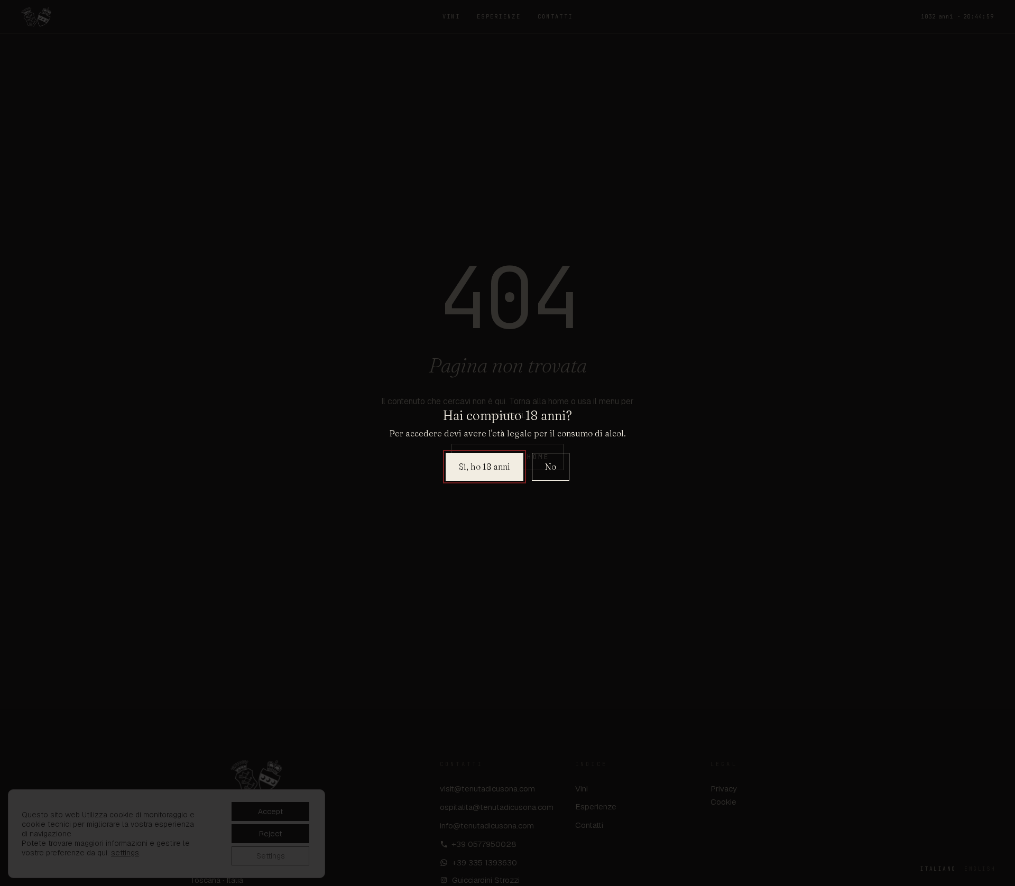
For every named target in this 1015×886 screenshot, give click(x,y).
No (550, 466)
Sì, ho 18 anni (484, 466)
